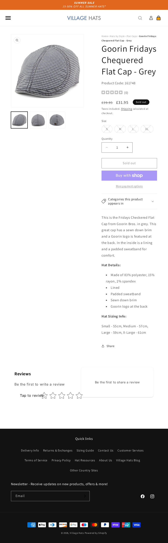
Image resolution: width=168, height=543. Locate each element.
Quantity (107, 139)
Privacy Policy (61, 460)
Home (105, 36)
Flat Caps (132, 36)
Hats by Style (117, 36)
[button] (8, 18)
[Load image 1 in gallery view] (19, 120)
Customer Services (130, 450)
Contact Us (106, 450)
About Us (105, 460)
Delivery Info (30, 450)
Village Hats (77, 532)
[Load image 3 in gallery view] (57, 120)
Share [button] (111, 346)
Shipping (126, 108)
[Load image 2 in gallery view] (38, 120)
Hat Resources (85, 460)
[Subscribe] (84, 496)
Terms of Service (35, 460)
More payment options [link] (129, 186)
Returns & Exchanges (57, 450)
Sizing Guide (85, 450)
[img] (112, 93)
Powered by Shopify (96, 532)
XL (149, 130)
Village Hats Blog (128, 460)
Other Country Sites (84, 470)
